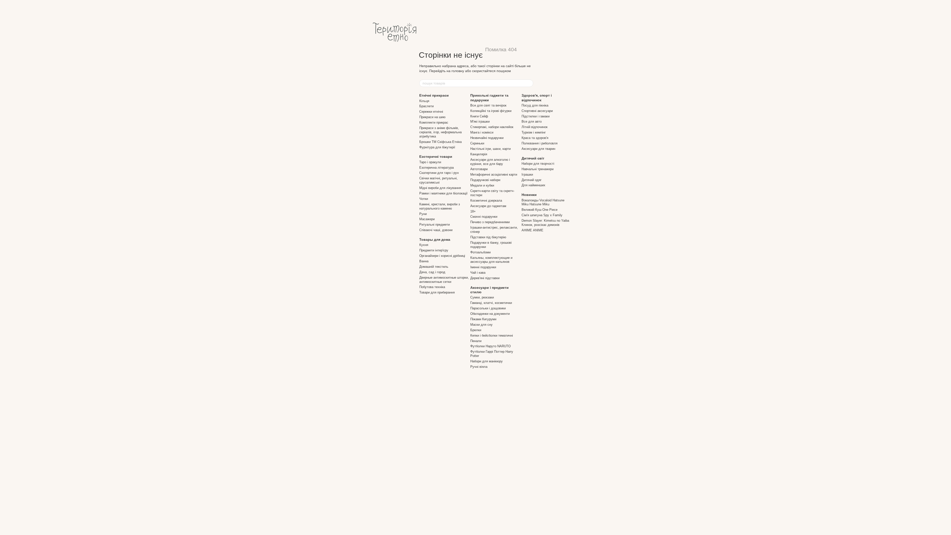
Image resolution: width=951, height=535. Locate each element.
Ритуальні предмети (434, 224)
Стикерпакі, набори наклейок (491, 127)
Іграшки (527, 174)
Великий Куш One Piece (539, 210)
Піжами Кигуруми (483, 319)
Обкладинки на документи (490, 314)
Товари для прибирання (437, 292)
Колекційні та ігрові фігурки (490, 111)
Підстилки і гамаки (536, 116)
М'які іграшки (480, 121)
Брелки (475, 330)
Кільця (424, 101)
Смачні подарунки (483, 216)
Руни (423, 214)
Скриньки (477, 143)
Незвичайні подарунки (486, 138)
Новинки (529, 195)
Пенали (475, 341)
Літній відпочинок (535, 127)
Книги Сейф (479, 116)
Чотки (423, 199)
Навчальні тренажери (538, 169)
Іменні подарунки (483, 267)
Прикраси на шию (432, 117)
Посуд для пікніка (535, 105)
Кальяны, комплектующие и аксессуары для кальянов (491, 260)
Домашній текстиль (433, 266)
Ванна (423, 261)
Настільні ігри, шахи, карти (490, 149)
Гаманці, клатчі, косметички (491, 303)
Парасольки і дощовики (488, 308)
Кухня (423, 245)
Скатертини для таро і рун (439, 173)
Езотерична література (436, 167)
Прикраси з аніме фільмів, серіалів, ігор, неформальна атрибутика (440, 132)
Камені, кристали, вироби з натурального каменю (439, 206)
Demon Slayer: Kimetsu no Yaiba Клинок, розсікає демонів (545, 223)
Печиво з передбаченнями (490, 222)
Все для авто (532, 121)
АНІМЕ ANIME (532, 230)
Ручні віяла (478, 367)
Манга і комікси (481, 132)
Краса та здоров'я (535, 138)
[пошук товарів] (529, 83)
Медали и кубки (482, 185)
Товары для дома (434, 239)
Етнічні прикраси (434, 95)
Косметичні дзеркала (486, 200)
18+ (473, 211)
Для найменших (533, 185)
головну (457, 71)
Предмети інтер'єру (433, 250)
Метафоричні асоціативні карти (493, 174)
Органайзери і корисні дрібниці (442, 256)
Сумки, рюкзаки (482, 297)
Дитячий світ (533, 158)
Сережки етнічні (431, 111)
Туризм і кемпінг (534, 132)
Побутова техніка (432, 287)
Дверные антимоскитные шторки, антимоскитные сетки (444, 280)
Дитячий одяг (532, 180)
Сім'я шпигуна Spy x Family (542, 215)
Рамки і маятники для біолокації (443, 193)
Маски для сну (481, 324)
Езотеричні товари (435, 157)
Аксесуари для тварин (538, 149)
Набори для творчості (538, 163)
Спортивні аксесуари (537, 111)
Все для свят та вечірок (488, 105)
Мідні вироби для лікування (440, 188)
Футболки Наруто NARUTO (490, 346)
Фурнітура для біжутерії (437, 147)
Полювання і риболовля (539, 143)
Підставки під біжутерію (488, 237)
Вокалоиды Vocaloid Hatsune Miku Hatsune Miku (543, 202)
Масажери (427, 219)
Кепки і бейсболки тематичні (491, 335)
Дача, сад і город (432, 272)
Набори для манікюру (486, 361)
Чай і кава (477, 272)
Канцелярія (478, 154)
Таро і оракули (430, 162)
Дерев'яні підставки (485, 278)
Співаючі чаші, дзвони (435, 230)
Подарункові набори (485, 180)
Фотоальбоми (480, 252)
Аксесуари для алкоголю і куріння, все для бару (490, 162)
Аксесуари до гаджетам (488, 206)
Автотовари (479, 169)
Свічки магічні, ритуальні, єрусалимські (438, 180)
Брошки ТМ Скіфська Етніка (440, 142)
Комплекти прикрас (433, 122)
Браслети (426, 106)
